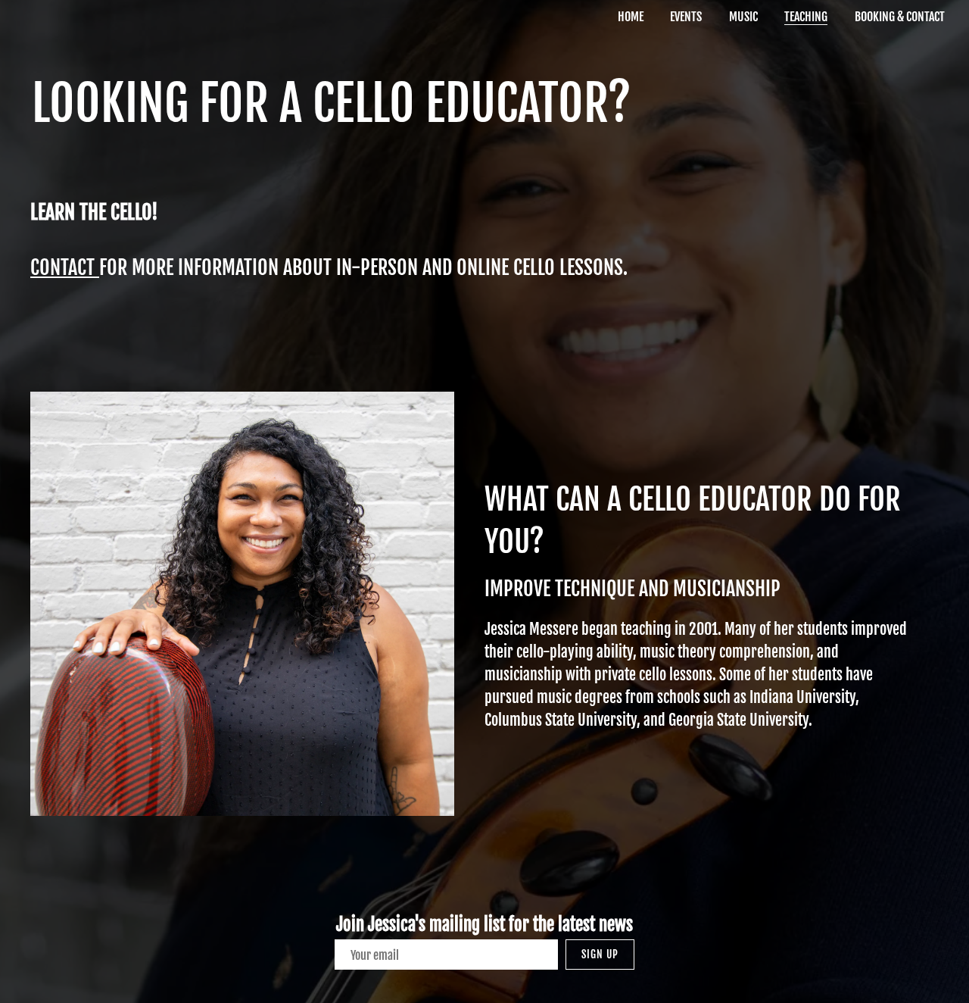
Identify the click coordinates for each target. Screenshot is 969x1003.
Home (630, 16)
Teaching (805, 16)
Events (686, 16)
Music (743, 16)
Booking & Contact (900, 16)
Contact (64, 267)
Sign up (599, 954)
